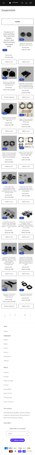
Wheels (6, 340)
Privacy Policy (8, 397)
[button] (4, 3)
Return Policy (8, 393)
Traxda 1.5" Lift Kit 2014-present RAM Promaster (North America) (9, 83)
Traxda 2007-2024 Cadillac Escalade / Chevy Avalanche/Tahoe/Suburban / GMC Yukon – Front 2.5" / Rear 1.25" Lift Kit (26, 224)
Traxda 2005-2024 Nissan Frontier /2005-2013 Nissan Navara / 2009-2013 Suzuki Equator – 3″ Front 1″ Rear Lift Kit (9, 224)
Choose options (9, 97)
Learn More (7, 423)
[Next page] (30, 315)
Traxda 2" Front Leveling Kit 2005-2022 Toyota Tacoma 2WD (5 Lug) (26, 120)
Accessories (7, 356)
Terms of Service (9, 402)
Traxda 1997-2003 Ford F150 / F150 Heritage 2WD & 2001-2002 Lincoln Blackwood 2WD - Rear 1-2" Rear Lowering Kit (25, 86)
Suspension (7, 335)
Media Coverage (8, 381)
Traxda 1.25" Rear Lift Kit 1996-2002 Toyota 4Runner (26, 44)
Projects (6, 372)
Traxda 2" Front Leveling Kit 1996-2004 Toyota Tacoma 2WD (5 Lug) (9, 119)
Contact (6, 385)
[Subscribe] (27, 433)
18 (25, 315)
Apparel (6, 361)
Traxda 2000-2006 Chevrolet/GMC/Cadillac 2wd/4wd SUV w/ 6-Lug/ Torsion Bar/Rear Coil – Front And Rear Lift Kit (9, 189)
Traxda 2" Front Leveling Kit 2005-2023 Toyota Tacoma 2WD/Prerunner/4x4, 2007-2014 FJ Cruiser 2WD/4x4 (9, 155)
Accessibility (7, 389)
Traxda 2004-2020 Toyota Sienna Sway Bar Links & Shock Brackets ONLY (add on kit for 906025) (25, 189)
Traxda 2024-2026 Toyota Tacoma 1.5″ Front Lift (26, 294)
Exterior (6, 352)
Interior (6, 348)
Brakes (6, 344)
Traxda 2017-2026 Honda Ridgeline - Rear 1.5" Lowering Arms (9, 295)
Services (6, 376)
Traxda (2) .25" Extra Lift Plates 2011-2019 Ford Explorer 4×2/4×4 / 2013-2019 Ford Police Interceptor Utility (9, 39)
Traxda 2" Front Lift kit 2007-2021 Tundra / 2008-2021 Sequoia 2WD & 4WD (26, 153)
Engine (6, 331)
